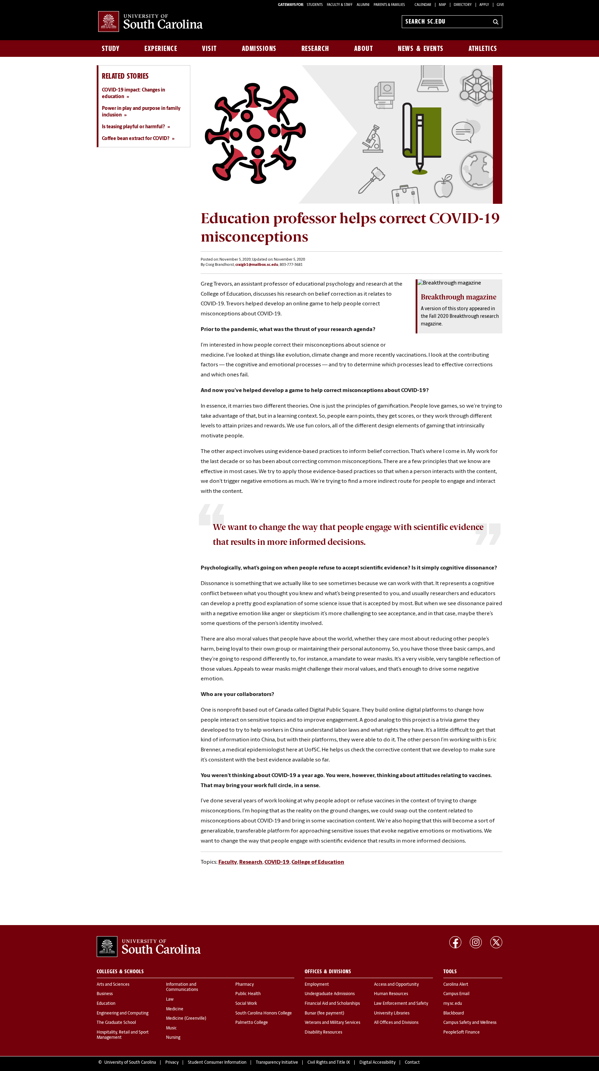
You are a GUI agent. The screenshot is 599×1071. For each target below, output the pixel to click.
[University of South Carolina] (149, 946)
